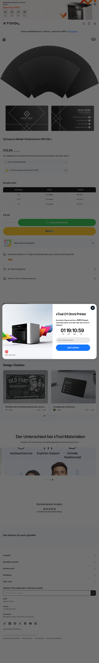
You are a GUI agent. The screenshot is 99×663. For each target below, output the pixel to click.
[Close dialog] (93, 308)
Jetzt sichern (73, 348)
